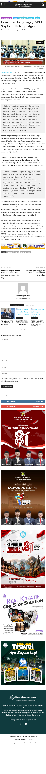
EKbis (9, 16)
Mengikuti (39, 401)
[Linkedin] (24, 35)
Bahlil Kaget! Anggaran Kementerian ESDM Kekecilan (35, 272)
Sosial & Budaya (6, 18)
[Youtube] (25, 724)
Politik (37, 18)
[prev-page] (22, 329)
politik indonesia (25, 252)
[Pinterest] (13, 35)
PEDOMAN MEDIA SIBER (19, 739)
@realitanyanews (11, 395)
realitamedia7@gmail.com (28, 720)
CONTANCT (31, 739)
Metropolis (22, 18)
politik (17, 252)
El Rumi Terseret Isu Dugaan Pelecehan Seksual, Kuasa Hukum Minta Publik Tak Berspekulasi (37, 322)
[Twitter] (8, 35)
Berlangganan (38, 406)
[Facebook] (3, 35)
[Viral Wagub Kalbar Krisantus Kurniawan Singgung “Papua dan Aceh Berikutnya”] (23, 313)
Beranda (3, 16)
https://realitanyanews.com (23, 298)
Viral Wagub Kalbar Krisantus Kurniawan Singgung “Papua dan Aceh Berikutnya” (22, 322)
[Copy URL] (39, 35)
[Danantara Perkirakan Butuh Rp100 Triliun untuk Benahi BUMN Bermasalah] (8, 313)
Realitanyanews (6, 72)
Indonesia (10, 252)
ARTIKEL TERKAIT (17, 305)
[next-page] (24, 329)
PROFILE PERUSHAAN (15, 737)
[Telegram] (34, 35)
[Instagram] (20, 724)
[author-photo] (23, 288)
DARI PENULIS (30, 305)
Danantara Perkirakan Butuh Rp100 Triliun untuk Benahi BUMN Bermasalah (7, 322)
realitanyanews (10, 30)
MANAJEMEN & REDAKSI (30, 737)
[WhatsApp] (19, 35)
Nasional (30, 18)
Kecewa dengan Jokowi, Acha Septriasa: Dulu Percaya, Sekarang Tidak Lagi (11, 274)
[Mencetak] (29, 35)
